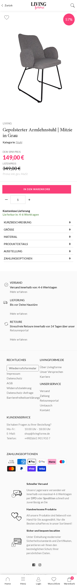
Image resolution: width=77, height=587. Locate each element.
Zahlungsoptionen (18, 258)
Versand (45, 391)
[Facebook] (33, 566)
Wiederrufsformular (23, 368)
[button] (6, 16)
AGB (10, 383)
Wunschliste (54, 583)
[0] (69, 580)
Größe (9, 229)
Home (8, 583)
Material (10, 236)
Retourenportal (19, 330)
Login (38, 583)
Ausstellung (13, 251)
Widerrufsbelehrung (19, 388)
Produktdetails (16, 244)
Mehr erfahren (18, 291)
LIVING (7, 123)
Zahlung (45, 395)
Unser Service (50, 383)
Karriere (45, 376)
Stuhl (19, 142)
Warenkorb (69, 583)
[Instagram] (39, 566)
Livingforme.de (52, 359)
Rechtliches (16, 359)
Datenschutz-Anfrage (20, 392)
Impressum (13, 373)
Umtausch (46, 405)
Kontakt (45, 410)
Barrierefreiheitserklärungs (23, 397)
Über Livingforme (51, 367)
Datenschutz (14, 378)
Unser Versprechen (51, 371)
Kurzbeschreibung (17, 222)
